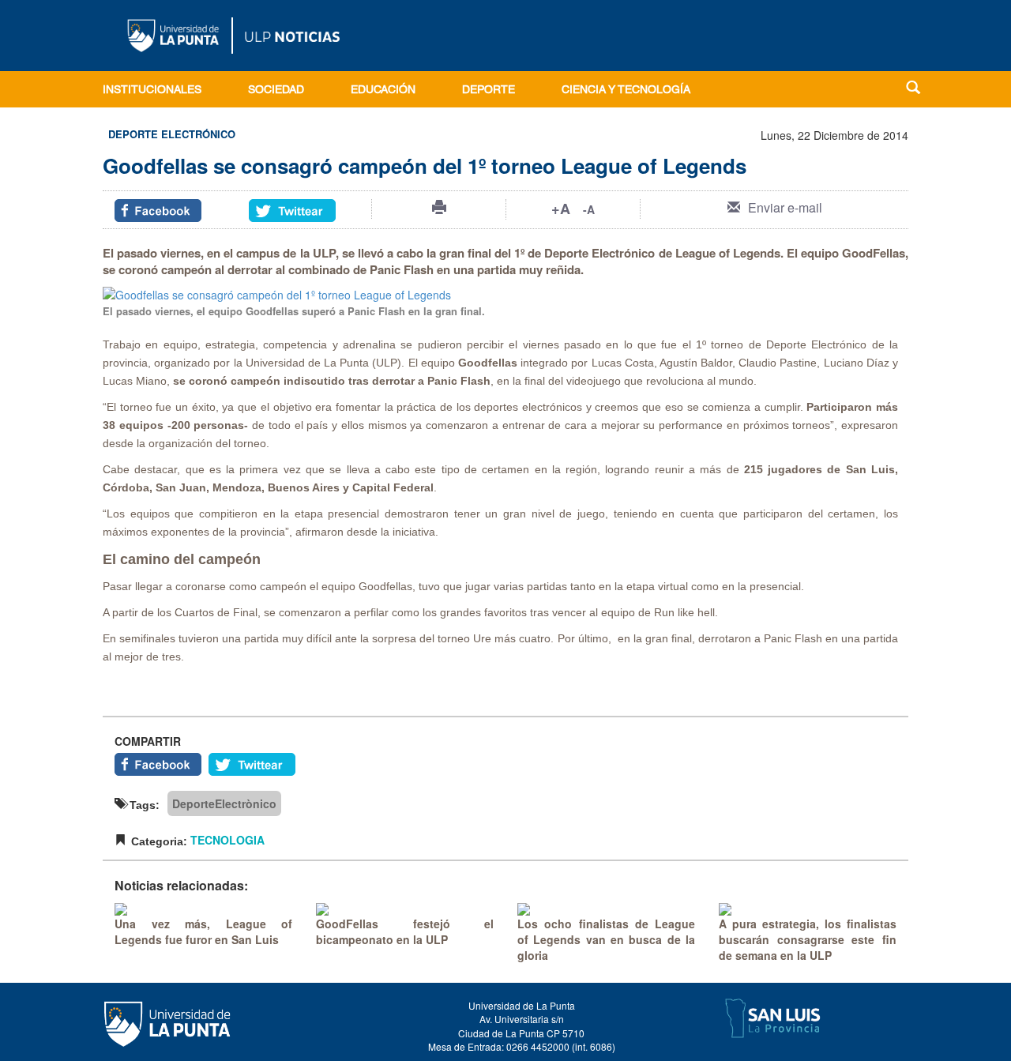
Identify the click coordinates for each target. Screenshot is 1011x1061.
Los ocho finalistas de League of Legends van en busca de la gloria (606, 939)
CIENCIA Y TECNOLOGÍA (626, 90)
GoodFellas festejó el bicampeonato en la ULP (405, 931)
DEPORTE (488, 90)
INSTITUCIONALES (152, 90)
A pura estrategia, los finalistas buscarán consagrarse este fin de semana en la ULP (807, 939)
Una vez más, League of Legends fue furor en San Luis (203, 931)
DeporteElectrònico (224, 803)
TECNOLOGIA (227, 840)
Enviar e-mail (785, 207)
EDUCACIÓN (383, 90)
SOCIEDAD (276, 90)
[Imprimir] (439, 207)
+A (560, 208)
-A (589, 209)
